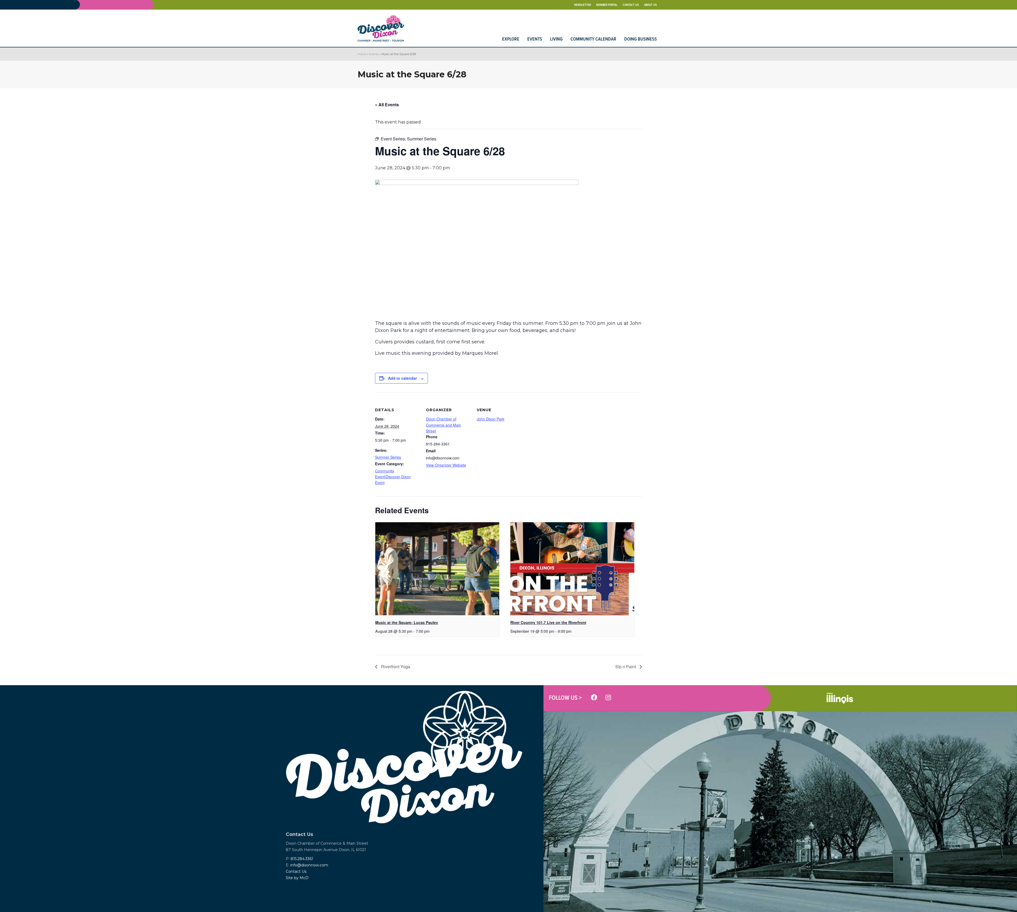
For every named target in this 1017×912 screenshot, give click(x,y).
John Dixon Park (490, 419)
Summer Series (388, 457)
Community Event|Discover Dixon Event (393, 476)
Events (373, 54)
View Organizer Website (446, 465)
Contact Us (296, 871)
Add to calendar (402, 378)
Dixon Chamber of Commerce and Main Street (443, 424)
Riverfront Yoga (395, 666)
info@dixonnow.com (309, 865)
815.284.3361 (302, 858)
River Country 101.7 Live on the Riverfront (548, 622)
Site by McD (297, 877)
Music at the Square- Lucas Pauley (406, 622)
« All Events (387, 104)
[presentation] (437, 568)
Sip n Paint (626, 666)
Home (362, 54)
